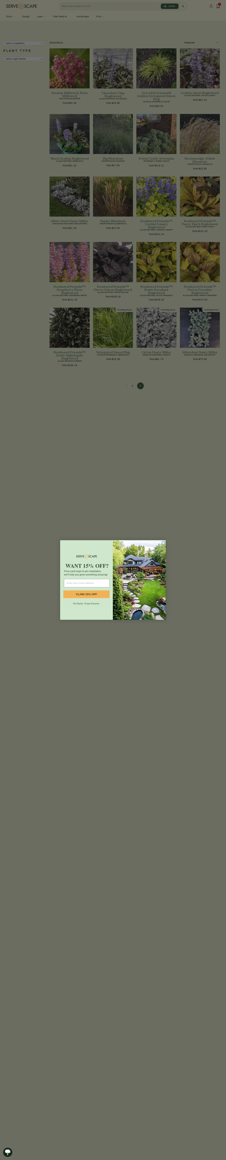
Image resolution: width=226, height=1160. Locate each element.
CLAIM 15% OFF (86, 594)
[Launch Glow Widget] (7, 1152)
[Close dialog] (163, 542)
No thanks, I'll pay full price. (86, 603)
